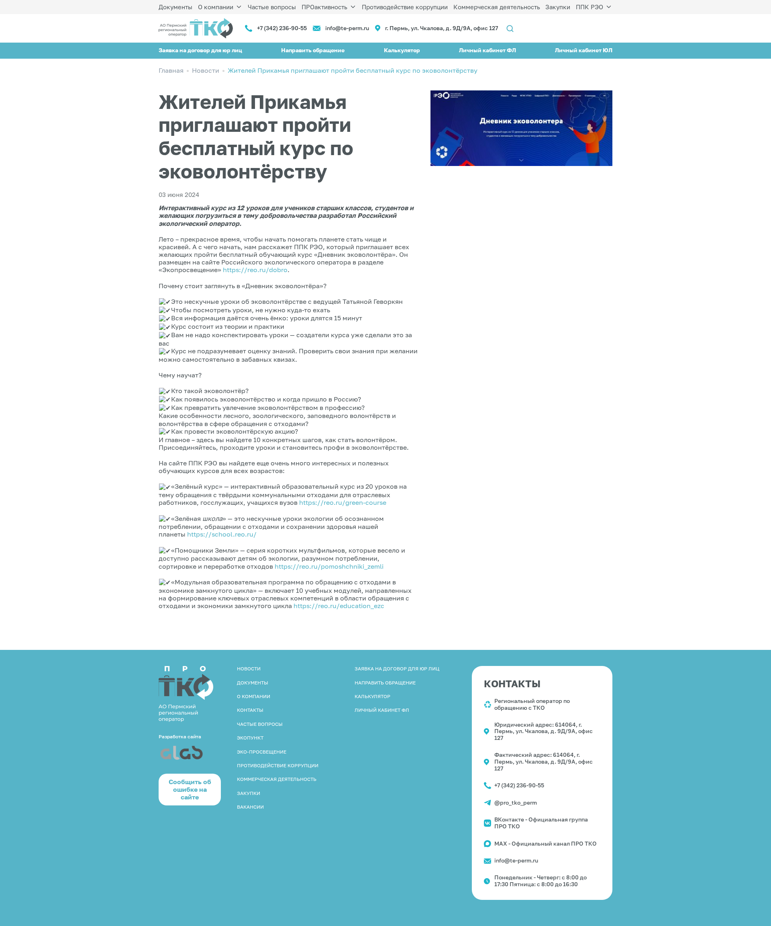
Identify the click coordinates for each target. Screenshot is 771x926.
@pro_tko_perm (515, 802)
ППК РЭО (589, 6)
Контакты (250, 710)
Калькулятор (402, 50)
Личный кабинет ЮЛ (583, 50)
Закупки (557, 6)
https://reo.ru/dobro (255, 270)
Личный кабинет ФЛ (487, 50)
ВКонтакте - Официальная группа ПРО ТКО (541, 823)
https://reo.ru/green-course (342, 502)
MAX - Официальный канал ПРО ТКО (545, 843)
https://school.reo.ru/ (222, 534)
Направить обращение (313, 50)
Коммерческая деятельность (496, 6)
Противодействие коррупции (405, 6)
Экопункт (250, 738)
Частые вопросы (272, 6)
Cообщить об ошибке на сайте (190, 789)
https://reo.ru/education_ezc (339, 606)
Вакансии (250, 807)
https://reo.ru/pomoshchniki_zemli (329, 566)
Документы (175, 6)
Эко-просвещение (261, 752)
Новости (249, 669)
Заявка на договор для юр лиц (200, 50)
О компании (215, 6)
